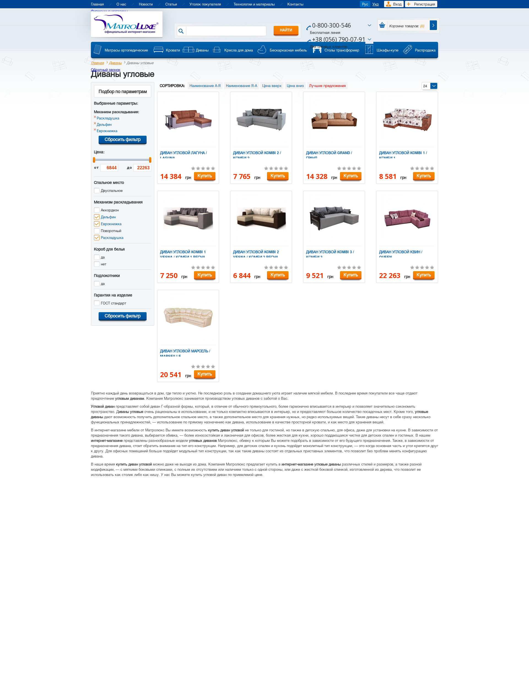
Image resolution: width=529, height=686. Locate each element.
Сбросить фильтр (123, 139)
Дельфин (104, 124)
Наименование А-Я (205, 85)
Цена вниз (295, 85)
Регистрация (424, 4)
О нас (121, 4)
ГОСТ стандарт (113, 303)
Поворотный (111, 230)
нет (103, 263)
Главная (97, 4)
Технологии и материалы (254, 4)
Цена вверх (272, 85)
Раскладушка (108, 118)
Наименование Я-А (241, 85)
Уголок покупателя (205, 4)
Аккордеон (110, 210)
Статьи (171, 4)
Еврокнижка (107, 130)
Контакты (295, 4)
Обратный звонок (105, 69)
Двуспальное (112, 190)
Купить (205, 175)
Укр (376, 4)
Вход (397, 4)
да (103, 257)
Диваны (115, 62)
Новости (146, 4)
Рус (365, 4)
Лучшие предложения (327, 85)
